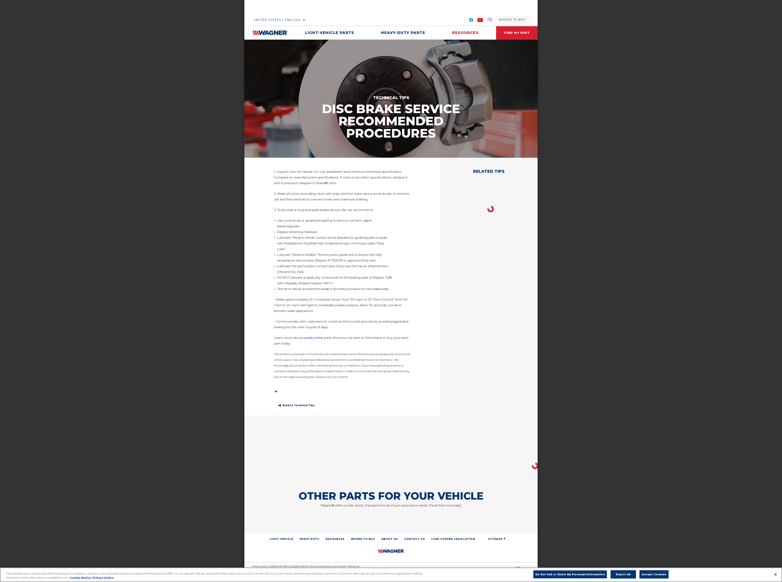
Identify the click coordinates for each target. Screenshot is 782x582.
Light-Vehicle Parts (329, 33)
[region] (391, 575)
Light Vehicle (281, 538)
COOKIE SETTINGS (279, 566)
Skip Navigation (256, 1)
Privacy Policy (260, 566)
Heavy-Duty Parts (403, 33)
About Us (389, 538)
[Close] (775, 574)
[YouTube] (480, 21)
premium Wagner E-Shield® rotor (310, 183)
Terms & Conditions (320, 566)
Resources (465, 33)
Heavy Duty (309, 538)
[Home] (272, 33)
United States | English (277, 20)
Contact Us (414, 538)
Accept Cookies (654, 574)
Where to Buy (512, 20)
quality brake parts (317, 338)
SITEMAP (495, 538)
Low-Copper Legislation (453, 538)
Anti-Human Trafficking (346, 566)
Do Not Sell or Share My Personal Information (570, 574)
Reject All (623, 574)
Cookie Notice (80, 577)
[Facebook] (471, 21)
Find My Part (517, 33)
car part (354, 338)
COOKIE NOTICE (300, 566)
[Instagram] (490, 21)
